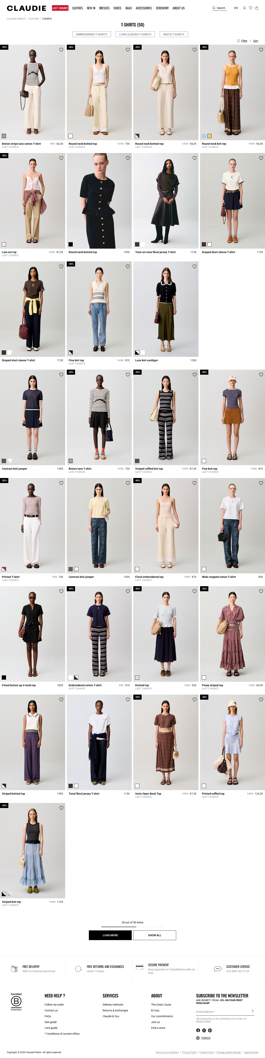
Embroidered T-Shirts (91, 34)
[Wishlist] (61, 50)
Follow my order (54, 1004)
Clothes (34, 19)
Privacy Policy (189, 1052)
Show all (154, 935)
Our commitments (162, 1016)
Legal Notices (250, 1052)
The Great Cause (161, 1004)
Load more (110, 935)
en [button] (236, 8)
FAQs (48, 1016)
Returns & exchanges (115, 1010)
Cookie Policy (206, 1052)
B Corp (155, 1010)
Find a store (158, 1027)
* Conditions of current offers (62, 1033)
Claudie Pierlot (16, 19)
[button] (60, 8)
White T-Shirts (173, 34)
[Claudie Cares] (16, 1001)
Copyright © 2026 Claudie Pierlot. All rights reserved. (34, 1052)
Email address (204, 1011)
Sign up (252, 1011)
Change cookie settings (228, 1052)
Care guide (51, 1027)
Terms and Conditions (167, 1052)
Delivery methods (113, 1004)
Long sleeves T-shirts (135, 34)
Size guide (51, 1022)
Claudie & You (111, 1016)
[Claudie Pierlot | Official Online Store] (26, 8)
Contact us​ (51, 1010)
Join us (155, 1022)
